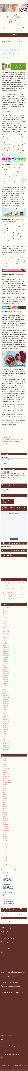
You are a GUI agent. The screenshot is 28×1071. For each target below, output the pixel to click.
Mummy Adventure (19, 164)
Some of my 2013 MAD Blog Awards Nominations (12, 53)
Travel (4, 852)
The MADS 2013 (17, 441)
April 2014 (5, 691)
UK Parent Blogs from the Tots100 (9, 902)
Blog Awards (9, 439)
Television (5, 848)
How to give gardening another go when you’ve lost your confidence (14, 585)
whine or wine (6, 884)
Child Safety (5, 772)
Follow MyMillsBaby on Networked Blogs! (14, 508)
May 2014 (5, 689)
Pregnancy (5, 826)
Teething (5, 846)
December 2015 (6, 651)
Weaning (5, 858)
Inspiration (21, 439)
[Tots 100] (5, 872)
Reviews (5, 832)
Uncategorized (6, 856)
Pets (4, 816)
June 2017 (5, 621)
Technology (5, 844)
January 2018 (6, 607)
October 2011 (6, 747)
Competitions (6, 776)
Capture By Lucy (17, 311)
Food (4, 796)
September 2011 (6, 749)
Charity (4, 770)
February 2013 (6, 719)
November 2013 (6, 701)
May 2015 (5, 665)
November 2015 (6, 653)
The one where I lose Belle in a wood (11, 299)
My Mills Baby (14, 19)
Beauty (4, 762)
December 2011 (6, 743)
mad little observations (10, 241)
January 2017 (6, 631)
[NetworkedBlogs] (14, 513)
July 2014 (5, 685)
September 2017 (6, 616)
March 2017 (5, 627)
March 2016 (5, 645)
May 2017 (5, 623)
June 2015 (5, 663)
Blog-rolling (15, 439)
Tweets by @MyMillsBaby (7, 504)
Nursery (5, 812)
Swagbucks (5, 842)
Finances (5, 794)
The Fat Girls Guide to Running (8, 893)
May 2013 (5, 713)
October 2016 (6, 633)
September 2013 (6, 705)
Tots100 (5, 875)
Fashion (4, 790)
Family (4, 788)
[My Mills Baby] (14, 11)
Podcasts (5, 820)
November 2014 (6, 677)
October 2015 (6, 655)
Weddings (5, 860)
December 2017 (6, 609)
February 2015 (6, 671)
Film (4, 792)
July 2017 (5, 619)
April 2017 (5, 625)
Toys (4, 850)
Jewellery (5, 808)
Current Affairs (6, 780)
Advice (4, 758)
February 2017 (6, 629)
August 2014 (5, 683)
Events (4, 786)
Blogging (8, 437)
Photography (5, 818)
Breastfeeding (6, 768)
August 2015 (5, 659)
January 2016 (6, 649)
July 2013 (5, 709)
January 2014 (6, 697)
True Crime (5, 854)
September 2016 (6, 635)
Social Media (5, 840)
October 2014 (6, 679)
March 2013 (5, 717)
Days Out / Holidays (7, 782)
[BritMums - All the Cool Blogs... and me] (10, 986)
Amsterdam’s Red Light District (10, 303)
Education (5, 784)
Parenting (5, 814)
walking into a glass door (18, 147)
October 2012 (6, 727)
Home (4, 804)
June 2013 (5, 711)
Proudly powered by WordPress (7, 1065)
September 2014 (6, 681)
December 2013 (6, 699)
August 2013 (5, 707)
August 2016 (5, 637)
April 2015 (5, 667)
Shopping (5, 834)
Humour (5, 806)
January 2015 (6, 673)
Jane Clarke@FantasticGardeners (10, 583)
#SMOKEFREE (10, 599)
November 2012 (6, 725)
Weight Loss (5, 862)
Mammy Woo (15, 112)
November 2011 (6, 745)
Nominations (5, 441)
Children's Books (6, 774)
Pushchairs (5, 828)
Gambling (5, 798)
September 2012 (6, 729)
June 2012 (5, 735)
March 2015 (5, 669)
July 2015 (5, 661)
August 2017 (5, 617)
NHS (4, 810)
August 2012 (5, 731)
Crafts (4, 778)
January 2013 (6, 721)
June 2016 (5, 641)
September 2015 (6, 657)
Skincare (5, 836)
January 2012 (6, 741)
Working (5, 864)
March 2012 (5, 739)
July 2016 (5, 639)
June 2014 (5, 687)
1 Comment (5, 443)
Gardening (5, 800)
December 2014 (6, 675)
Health (4, 802)
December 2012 (6, 723)
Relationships (6, 830)
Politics (4, 822)
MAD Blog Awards (20, 73)
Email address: (4, 457)
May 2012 (5, 737)
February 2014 (6, 695)
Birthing (5, 764)
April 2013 (5, 715)
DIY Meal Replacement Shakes (14, 593)
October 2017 (6, 613)
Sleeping (5, 838)
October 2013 (6, 703)
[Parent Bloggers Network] (7, 942)
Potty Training (6, 824)
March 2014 (5, 693)
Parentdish (11, 441)
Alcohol (4, 760)
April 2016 (5, 643)
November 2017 (6, 611)
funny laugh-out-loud (19, 239)
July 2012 (5, 733)
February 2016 (6, 647)
